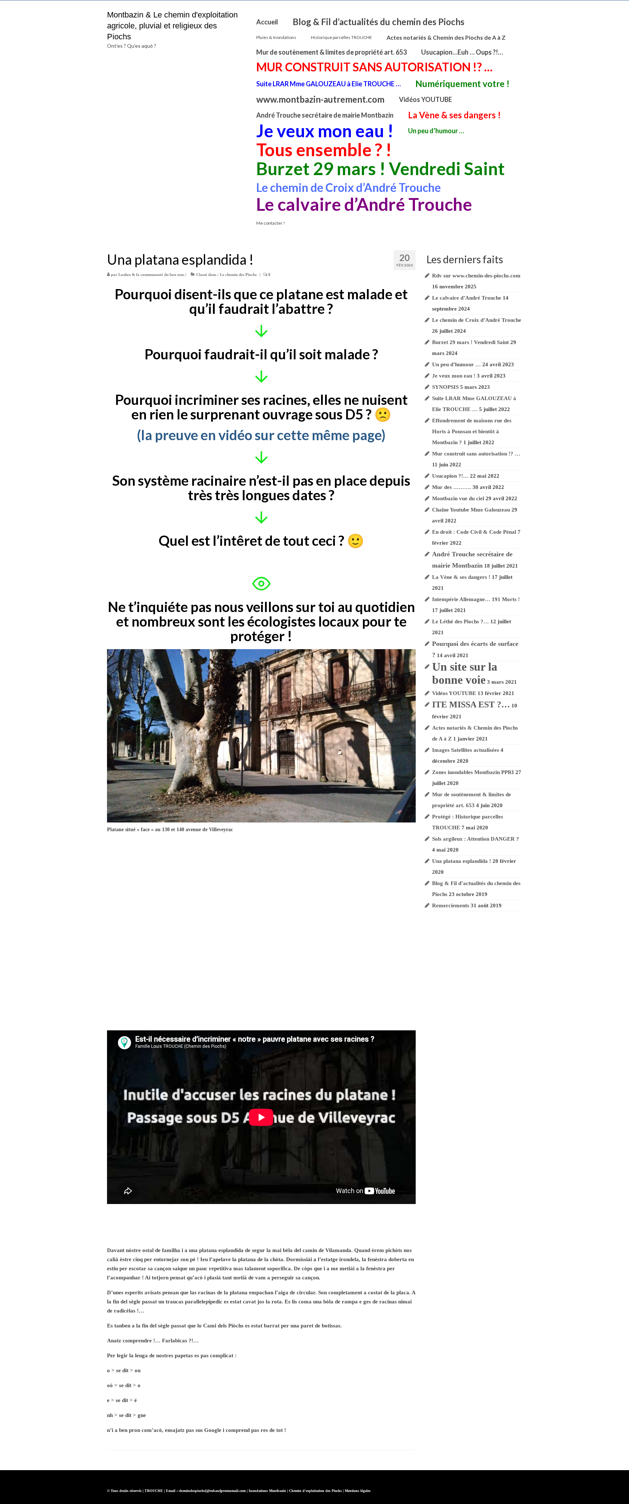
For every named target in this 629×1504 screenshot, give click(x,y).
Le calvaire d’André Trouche (466, 298)
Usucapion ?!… (450, 476)
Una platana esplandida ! (461, 861)
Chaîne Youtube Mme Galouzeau (471, 510)
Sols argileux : (475, 839)
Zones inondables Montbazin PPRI (473, 772)
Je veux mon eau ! (453, 376)
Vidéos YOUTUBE (454, 693)
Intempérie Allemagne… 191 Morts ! (476, 599)
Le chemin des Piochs (238, 274)
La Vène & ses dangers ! (461, 577)
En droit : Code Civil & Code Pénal (474, 532)
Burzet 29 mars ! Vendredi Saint (470, 342)
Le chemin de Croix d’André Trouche (476, 320)
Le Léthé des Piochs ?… (460, 621)
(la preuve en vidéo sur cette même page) (261, 434)
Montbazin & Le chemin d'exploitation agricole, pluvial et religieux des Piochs (172, 25)
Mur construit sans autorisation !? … (476, 454)
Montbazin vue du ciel (458, 498)
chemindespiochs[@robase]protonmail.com (212, 1491)
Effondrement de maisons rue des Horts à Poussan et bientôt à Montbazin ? (471, 431)
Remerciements (450, 905)
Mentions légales (358, 1491)
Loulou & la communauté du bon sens (151, 274)
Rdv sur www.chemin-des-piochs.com (476, 276)
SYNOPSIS (445, 387)
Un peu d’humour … (456, 364)
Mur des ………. (451, 487)
